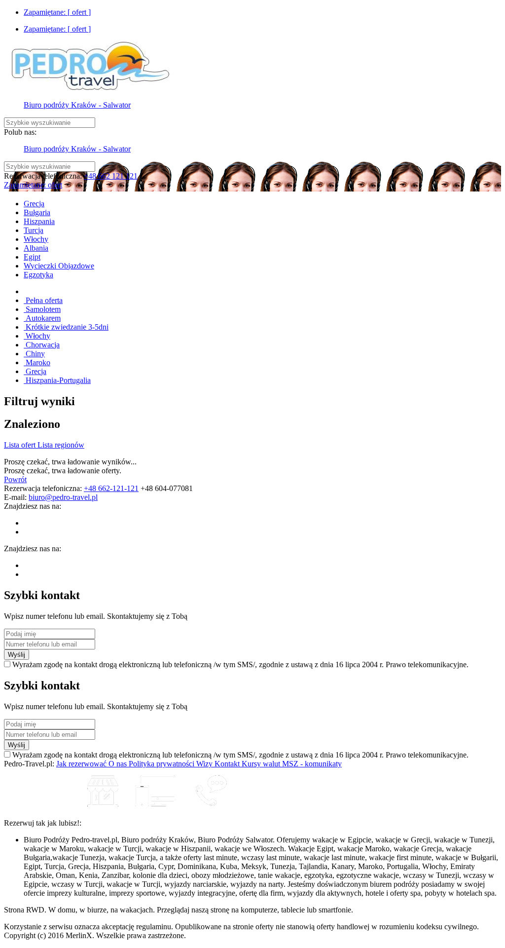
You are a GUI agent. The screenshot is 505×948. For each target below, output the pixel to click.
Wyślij (16, 654)
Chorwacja (42, 345)
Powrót (15, 479)
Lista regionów (60, 445)
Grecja (35, 371)
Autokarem (42, 318)
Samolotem (42, 309)
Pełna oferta (43, 300)
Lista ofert (20, 445)
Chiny (34, 353)
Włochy (37, 336)
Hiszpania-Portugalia (57, 380)
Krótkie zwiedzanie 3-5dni (66, 327)
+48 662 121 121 (111, 176)
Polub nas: (20, 132)
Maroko (37, 362)
